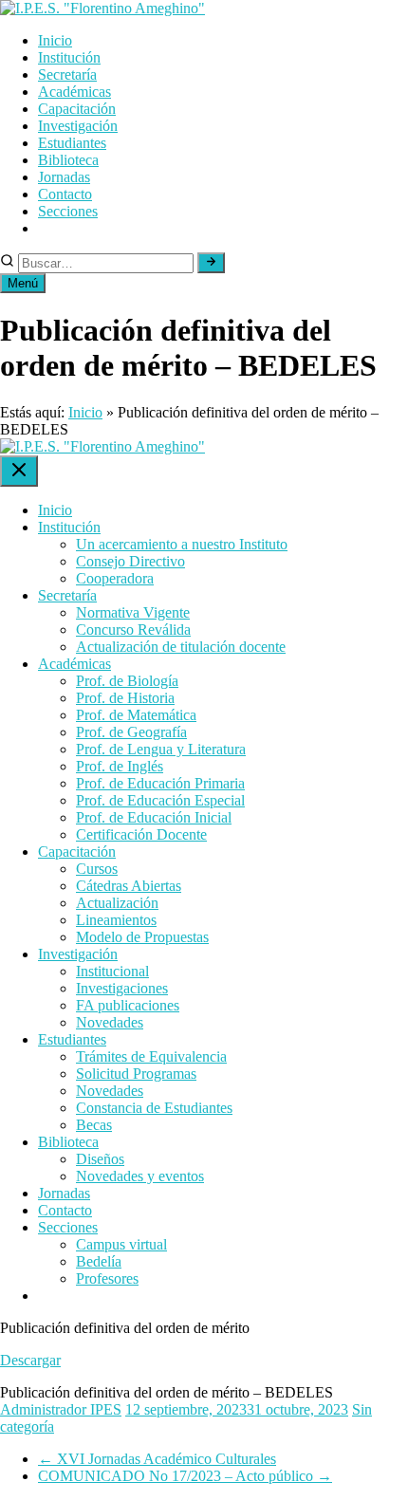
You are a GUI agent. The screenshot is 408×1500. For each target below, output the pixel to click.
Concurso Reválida (133, 629)
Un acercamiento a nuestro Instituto (181, 544)
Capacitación (77, 109)
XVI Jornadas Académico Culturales (157, 1459)
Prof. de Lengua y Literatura (161, 749)
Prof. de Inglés (119, 766)
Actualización (117, 903)
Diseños (100, 1159)
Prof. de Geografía (131, 732)
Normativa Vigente (133, 612)
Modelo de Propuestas (142, 937)
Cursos (97, 869)
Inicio (55, 40)
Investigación (78, 126)
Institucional (112, 971)
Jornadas (64, 177)
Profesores (107, 1278)
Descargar (30, 1360)
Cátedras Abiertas (128, 886)
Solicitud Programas (136, 1073)
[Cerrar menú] (19, 471)
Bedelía (98, 1261)
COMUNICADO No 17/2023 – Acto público (185, 1476)
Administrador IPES (60, 1409)
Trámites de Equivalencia (151, 1056)
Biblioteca (68, 160)
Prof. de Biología (127, 681)
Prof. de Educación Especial (160, 800)
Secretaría (67, 74)
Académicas (74, 91)
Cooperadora (115, 578)
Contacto (65, 194)
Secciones (68, 211)
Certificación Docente (141, 834)
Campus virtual (121, 1244)
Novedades (109, 1022)
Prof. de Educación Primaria (160, 783)
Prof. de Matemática (136, 715)
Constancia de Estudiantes (154, 1108)
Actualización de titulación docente (181, 647)
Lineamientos (116, 920)
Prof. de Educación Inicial (154, 817)
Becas (94, 1125)
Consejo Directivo (130, 561)
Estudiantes (72, 143)
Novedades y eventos (140, 1176)
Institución (69, 57)
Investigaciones (122, 988)
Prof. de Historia (125, 698)
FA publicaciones (127, 1005)
